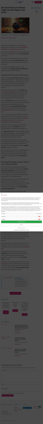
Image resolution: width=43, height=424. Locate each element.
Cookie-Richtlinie (16, 230)
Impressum (27, 230)
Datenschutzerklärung (22, 230)
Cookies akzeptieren (21, 221)
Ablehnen (21, 224)
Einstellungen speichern (21, 228)
